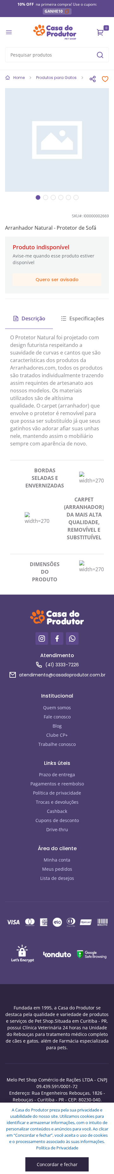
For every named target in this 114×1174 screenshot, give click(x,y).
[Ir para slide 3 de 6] (53, 197)
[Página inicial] (54, 32)
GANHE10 (54, 11)
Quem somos (57, 708)
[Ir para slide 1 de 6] (38, 197)
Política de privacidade (57, 793)
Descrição (33, 318)
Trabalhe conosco (57, 744)
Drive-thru (57, 829)
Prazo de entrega (57, 775)
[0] (100, 32)
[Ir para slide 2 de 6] (45, 197)
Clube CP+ (57, 735)
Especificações (86, 318)
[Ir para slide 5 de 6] (68, 197)
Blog (57, 726)
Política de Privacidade (57, 1148)
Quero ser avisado (57, 279)
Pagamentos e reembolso (57, 784)
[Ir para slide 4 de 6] (60, 197)
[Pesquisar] (100, 55)
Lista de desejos (57, 878)
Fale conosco (57, 717)
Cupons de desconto (57, 820)
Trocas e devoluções (57, 802)
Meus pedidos (57, 869)
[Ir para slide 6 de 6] (76, 197)
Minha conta (57, 860)
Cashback (57, 811)
